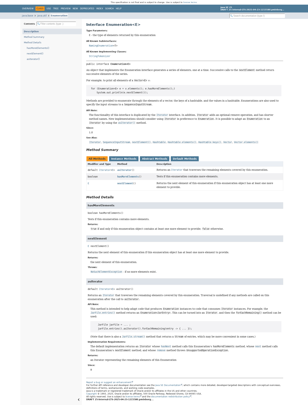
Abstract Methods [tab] (154, 158)
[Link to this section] (120, 150)
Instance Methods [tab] (123, 158)
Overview (28, 8)
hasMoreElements (128, 176)
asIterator (124, 170)
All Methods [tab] (97, 158)
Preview (66, 8)
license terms (190, 2)
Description (31, 31)
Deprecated (87, 8)
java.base (27, 15)
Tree (56, 8)
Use (49, 8)
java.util (42, 15)
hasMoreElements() (38, 48)
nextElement (125, 183)
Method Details (32, 42)
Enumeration (59, 15)
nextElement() (35, 53)
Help (118, 8)
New (75, 8)
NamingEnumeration (101, 45)
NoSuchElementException (106, 271)
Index (99, 8)
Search (109, 8)
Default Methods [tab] (185, 158)
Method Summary (34, 37)
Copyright (91, 394)
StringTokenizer (99, 56)
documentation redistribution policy (170, 396)
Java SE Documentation (168, 385)
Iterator (105, 170)
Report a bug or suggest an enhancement (108, 382)
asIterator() (33, 59)
